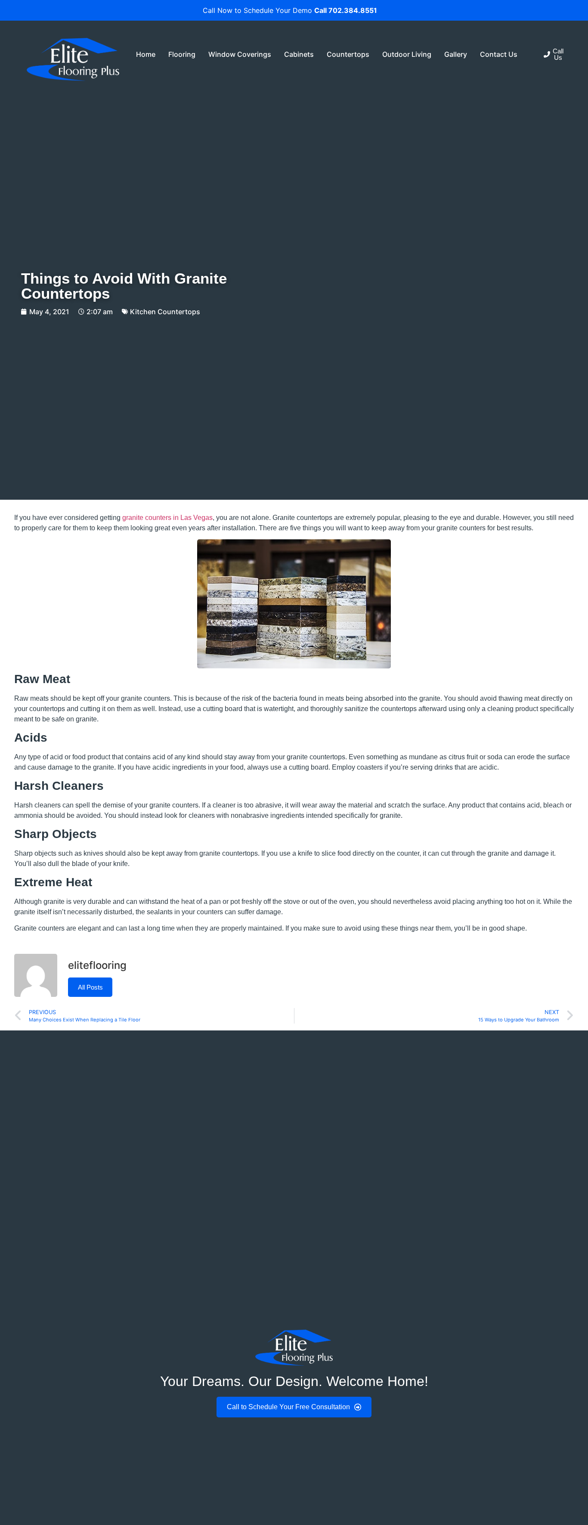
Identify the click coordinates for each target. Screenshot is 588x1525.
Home (145, 54)
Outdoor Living (406, 54)
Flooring (181, 54)
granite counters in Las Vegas (167, 517)
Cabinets (299, 54)
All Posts (90, 987)
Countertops (348, 54)
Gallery (455, 54)
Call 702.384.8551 (345, 10)
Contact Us (498, 54)
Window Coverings (239, 54)
